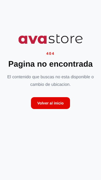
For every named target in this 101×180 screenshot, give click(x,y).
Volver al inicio (50, 103)
